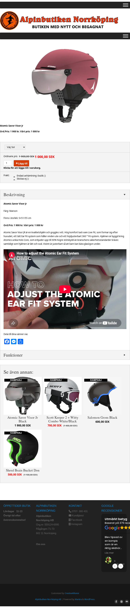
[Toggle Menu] (125, 5)
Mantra (78, 599)
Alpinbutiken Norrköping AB (48, 599)
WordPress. (89, 599)
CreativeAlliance (72, 593)
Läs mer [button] (109, 553)
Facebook (76, 519)
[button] (120, 566)
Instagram (76, 524)
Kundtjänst (78, 515)
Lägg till (22, 163)
